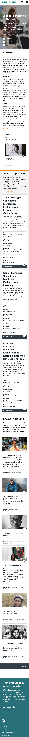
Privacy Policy (5, 729)
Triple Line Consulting (10, 2)
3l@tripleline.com (12, 192)
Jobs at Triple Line (11, 45)
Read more (6, 128)
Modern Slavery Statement (8, 732)
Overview (9, 38)
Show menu (22, 2)
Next (24, 666)
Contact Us (4, 726)
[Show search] (26, 2)
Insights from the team (13, 42)
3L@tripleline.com (10, 139)
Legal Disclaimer (5, 735)
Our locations (7, 707)
